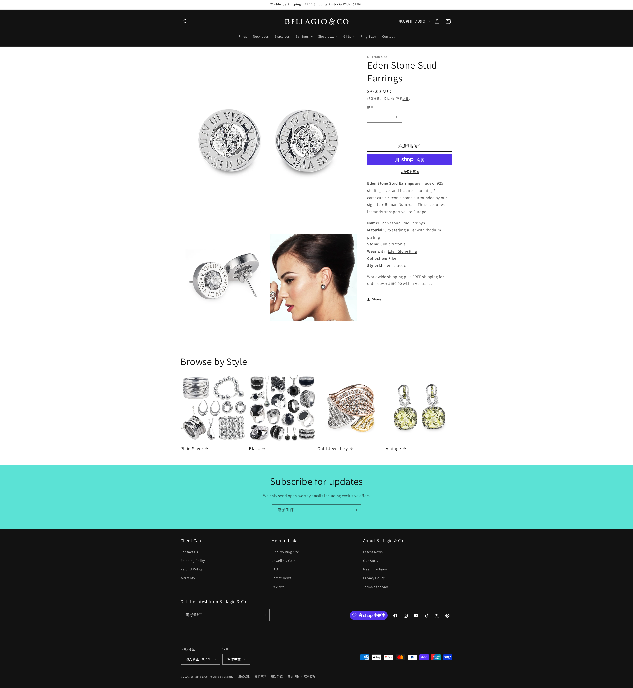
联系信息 (310, 676)
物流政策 (293, 676)
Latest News (281, 578)
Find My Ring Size (285, 552)
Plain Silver (192, 448)
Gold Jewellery (332, 448)
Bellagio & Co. (200, 676)
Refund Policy (192, 569)
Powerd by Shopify (221, 676)
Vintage (393, 448)
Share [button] (376, 299)
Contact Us (189, 552)
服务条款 (277, 676)
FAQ (275, 569)
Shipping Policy (193, 560)
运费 (405, 98)
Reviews (278, 587)
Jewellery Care (283, 560)
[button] (186, 21)
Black (254, 448)
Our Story (370, 560)
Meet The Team (375, 569)
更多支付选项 (410, 171)
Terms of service (376, 587)
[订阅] (355, 510)
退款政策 (244, 676)
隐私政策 (260, 676)
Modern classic (392, 265)
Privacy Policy (374, 578)
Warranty (188, 578)
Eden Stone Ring (402, 251)
